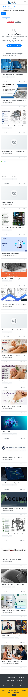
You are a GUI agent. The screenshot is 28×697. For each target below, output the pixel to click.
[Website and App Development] (14, 244)
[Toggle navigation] (25, 2)
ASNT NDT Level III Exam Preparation (12, 661)
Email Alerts (18, 683)
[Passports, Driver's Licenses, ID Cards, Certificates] (14, 499)
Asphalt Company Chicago (9, 202)
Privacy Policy (10, 680)
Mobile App (6, 686)
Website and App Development (10, 253)
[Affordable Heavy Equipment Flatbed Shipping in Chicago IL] (14, 142)
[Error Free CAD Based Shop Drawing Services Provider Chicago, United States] (14, 117)
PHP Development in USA (9, 176)
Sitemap (22, 686)
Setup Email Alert (15, 46)
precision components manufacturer (12, 457)
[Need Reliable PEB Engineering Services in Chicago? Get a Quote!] (14, 270)
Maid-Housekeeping (8, 8)
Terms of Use (20, 677)
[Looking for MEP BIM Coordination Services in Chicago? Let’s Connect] (14, 91)
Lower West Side (5, 6)
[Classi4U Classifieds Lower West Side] (12, 2)
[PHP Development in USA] (14, 168)
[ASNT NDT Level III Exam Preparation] (14, 652)
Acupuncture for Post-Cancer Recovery (13, 380)
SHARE (18, 21)
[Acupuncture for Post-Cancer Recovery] (14, 372)
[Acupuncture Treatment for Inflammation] (14, 346)
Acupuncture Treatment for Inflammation (13, 355)
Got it (14, 694)
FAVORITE (11, 21)
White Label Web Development (10, 432)
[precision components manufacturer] (14, 448)
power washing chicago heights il (11, 559)
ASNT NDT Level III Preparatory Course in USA (14, 635)
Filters (3, 13)
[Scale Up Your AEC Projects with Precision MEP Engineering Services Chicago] (14, 219)
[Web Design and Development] (14, 474)
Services (14, 6)
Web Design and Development (10, 483)
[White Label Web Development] (14, 423)
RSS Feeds (19, 680)
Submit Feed (9, 683)
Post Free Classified (9, 677)
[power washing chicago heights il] (14, 550)
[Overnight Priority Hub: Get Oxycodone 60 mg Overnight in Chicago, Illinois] (14, 601)
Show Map (6, 18)
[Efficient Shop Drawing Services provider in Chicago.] (14, 295)
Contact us (15, 686)
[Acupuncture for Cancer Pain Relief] (14, 397)
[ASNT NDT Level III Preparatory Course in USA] (14, 627)
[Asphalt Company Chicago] (14, 193)
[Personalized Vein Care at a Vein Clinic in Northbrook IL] (14, 321)
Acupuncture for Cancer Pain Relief (11, 406)
